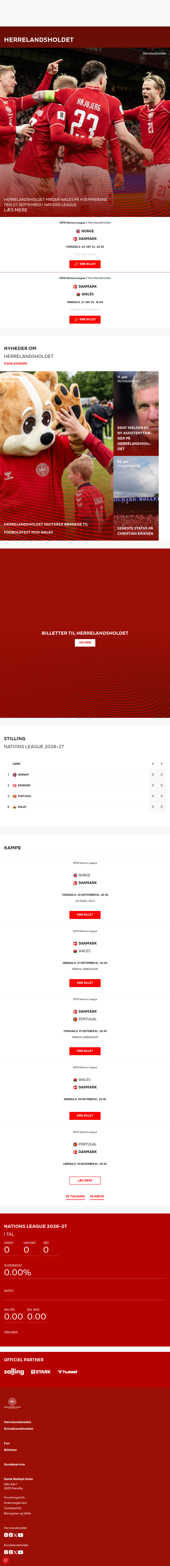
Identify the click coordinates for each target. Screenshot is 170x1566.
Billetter (10, 1450)
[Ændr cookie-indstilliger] (6, 1560)
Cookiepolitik (12, 1508)
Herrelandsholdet (17, 1422)
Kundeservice (14, 1464)
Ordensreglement (15, 1503)
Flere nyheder (15, 363)
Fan (7, 1443)
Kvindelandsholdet (18, 1429)
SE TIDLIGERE (75, 1196)
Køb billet (88, 264)
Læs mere (85, 1180)
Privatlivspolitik (14, 1497)
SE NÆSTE (97, 1196)
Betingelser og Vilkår (17, 1513)
